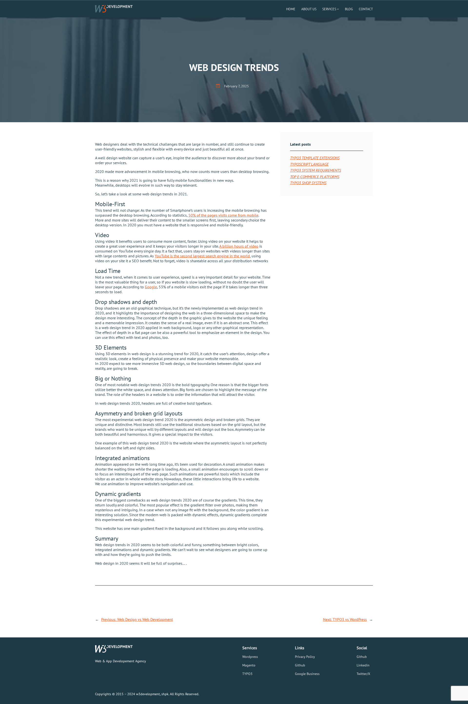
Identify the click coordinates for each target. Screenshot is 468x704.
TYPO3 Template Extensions (315, 157)
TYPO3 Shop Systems (308, 182)
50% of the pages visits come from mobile (223, 215)
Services (329, 9)
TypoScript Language (309, 164)
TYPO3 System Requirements (315, 170)
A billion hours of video (238, 246)
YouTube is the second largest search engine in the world (202, 255)
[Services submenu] (338, 9)
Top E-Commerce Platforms (314, 176)
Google (151, 286)
